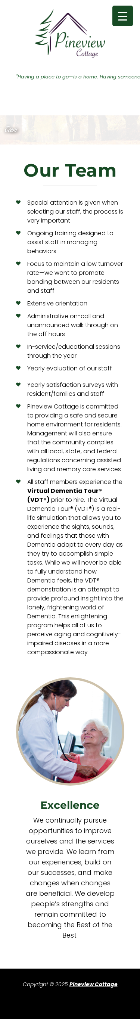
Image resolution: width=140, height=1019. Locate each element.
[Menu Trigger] (122, 16)
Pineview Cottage (93, 984)
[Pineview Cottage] (70, 33)
